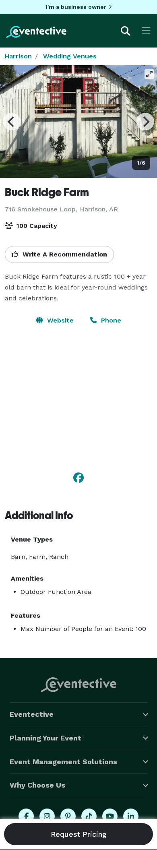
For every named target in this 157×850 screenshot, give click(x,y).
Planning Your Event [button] (45, 738)
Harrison (18, 56)
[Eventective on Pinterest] (68, 816)
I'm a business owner (76, 7)
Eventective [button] (32, 714)
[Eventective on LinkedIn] (130, 816)
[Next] (145, 121)
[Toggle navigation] (145, 30)
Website (59, 320)
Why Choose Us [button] (37, 785)
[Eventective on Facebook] (26, 816)
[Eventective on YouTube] (110, 816)
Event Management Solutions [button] (63, 761)
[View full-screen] (149, 74)
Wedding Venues (70, 56)
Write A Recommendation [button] (64, 254)
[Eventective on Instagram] (47, 816)
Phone (110, 320)
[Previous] (12, 121)
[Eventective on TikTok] (89, 816)
